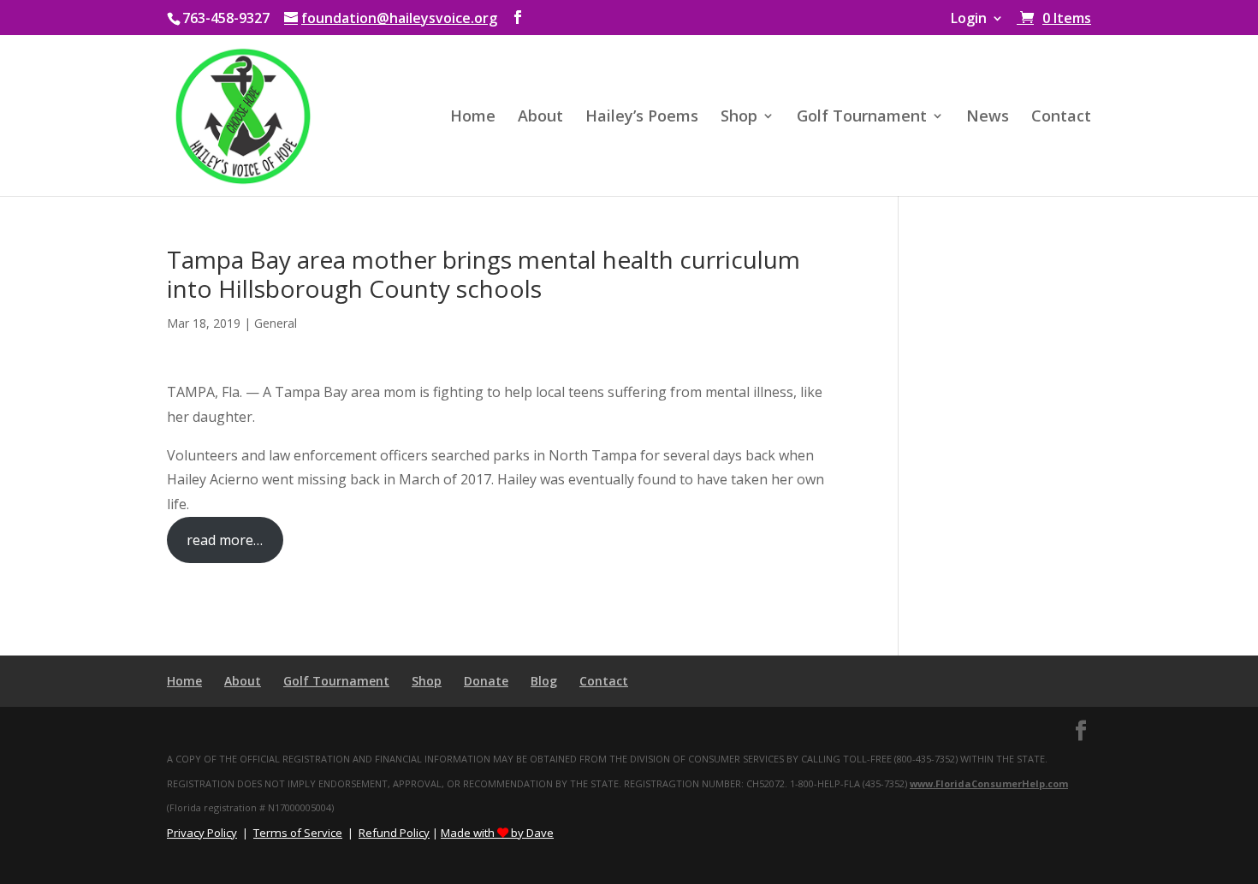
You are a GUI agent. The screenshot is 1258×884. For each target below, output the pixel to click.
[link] (1054, 18)
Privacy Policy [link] (202, 832)
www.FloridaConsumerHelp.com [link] (989, 783)
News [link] (987, 118)
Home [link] (472, 118)
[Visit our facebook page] (518, 17)
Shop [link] (739, 118)
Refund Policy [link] (394, 832)
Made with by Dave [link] (497, 832)
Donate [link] (486, 681)
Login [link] (969, 19)
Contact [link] (1061, 118)
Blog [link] (544, 681)
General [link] (275, 323)
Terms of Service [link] (297, 832)
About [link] (540, 118)
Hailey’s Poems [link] (641, 118)
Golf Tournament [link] (862, 118)
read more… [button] (225, 540)
